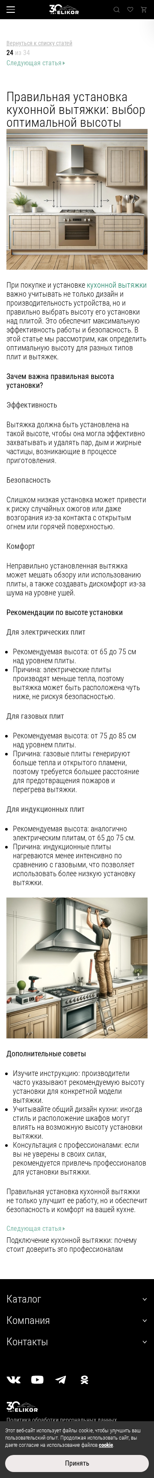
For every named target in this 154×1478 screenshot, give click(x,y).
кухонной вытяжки (117, 284)
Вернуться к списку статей (39, 43)
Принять (77, 1463)
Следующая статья (34, 63)
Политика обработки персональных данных (61, 1420)
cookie (106, 1445)
